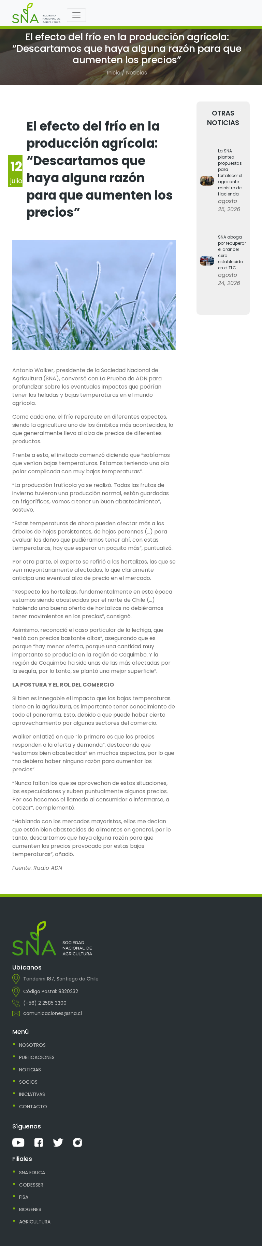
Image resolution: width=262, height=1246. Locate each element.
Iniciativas (32, 1094)
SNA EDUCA (32, 1172)
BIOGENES (30, 1209)
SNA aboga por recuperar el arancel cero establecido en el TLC (232, 252)
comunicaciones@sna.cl (52, 1013)
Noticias (30, 1069)
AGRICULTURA (34, 1221)
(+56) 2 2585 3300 (45, 1003)
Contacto (33, 1106)
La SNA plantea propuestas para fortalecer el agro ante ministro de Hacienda (230, 172)
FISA (23, 1197)
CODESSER (31, 1184)
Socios (28, 1082)
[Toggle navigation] (76, 15)
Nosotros (32, 1045)
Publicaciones (37, 1057)
